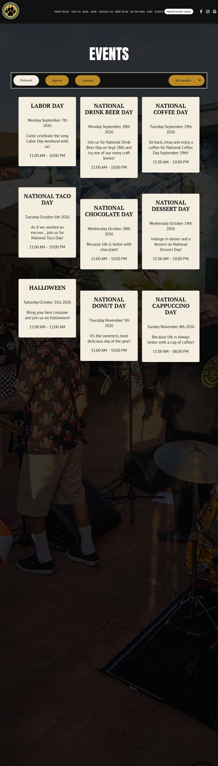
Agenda (53, 80)
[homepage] (10, 10)
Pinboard (22, 80)
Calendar (84, 80)
